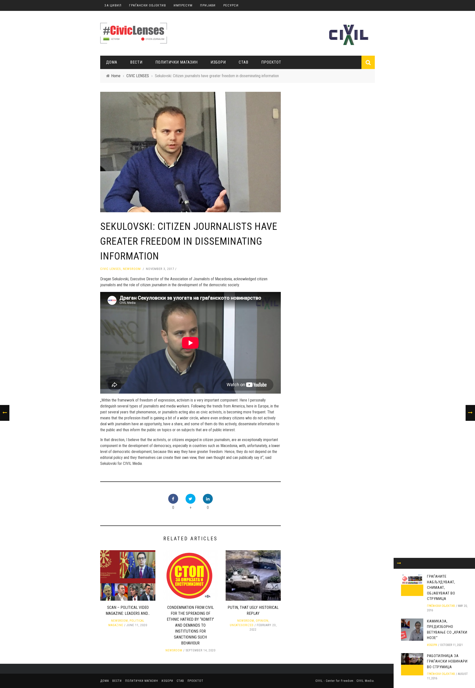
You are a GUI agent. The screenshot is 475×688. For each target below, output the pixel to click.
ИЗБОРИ (218, 62)
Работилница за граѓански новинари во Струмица (447, 661)
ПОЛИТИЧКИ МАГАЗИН (176, 62)
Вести (136, 62)
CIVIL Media (365, 681)
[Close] (399, 563)
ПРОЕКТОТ (271, 62)
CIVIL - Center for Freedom (335, 681)
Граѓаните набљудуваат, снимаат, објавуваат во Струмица (441, 587)
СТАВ (243, 62)
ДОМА (111, 62)
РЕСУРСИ (231, 5)
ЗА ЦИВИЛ (112, 5)
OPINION (262, 620)
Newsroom (132, 269)
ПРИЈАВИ (208, 5)
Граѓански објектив (441, 606)
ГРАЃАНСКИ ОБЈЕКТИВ (147, 5)
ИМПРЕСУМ (183, 5)
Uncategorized (242, 625)
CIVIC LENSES (110, 269)
